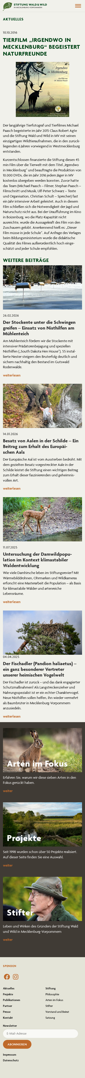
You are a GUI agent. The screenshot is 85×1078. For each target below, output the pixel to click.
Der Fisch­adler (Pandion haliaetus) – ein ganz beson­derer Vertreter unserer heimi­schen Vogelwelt (39, 669)
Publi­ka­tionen (11, 1000)
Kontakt (8, 1017)
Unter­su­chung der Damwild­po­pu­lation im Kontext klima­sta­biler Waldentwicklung (37, 559)
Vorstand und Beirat (57, 1011)
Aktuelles (8, 988)
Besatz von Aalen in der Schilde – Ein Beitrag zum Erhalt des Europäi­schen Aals (40, 446)
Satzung (50, 1017)
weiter (8, 791)
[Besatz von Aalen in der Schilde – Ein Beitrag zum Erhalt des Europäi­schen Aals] (42, 406)
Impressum (9, 1054)
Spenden (9, 966)
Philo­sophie (52, 994)
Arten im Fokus (54, 1000)
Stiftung (50, 988)
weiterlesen (12, 375)
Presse (6, 1012)
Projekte (8, 994)
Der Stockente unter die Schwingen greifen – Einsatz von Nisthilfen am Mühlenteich (39, 327)
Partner (7, 1006)
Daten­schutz (11, 1060)
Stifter (49, 1005)
